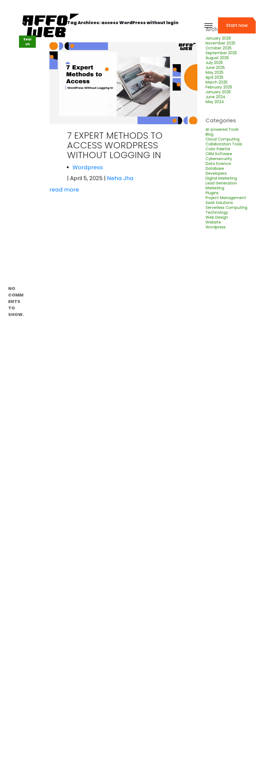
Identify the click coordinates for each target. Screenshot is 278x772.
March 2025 (217, 82)
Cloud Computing (222, 139)
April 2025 (214, 77)
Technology (217, 212)
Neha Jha (120, 178)
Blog (209, 134)
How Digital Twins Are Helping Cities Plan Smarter (16, 223)
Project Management (226, 197)
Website (213, 222)
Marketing (215, 188)
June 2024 (215, 97)
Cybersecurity (219, 158)
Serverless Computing (226, 207)
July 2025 (214, 62)
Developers (216, 173)
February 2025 (219, 87)
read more (64, 189)
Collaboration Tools (224, 144)
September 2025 (221, 53)
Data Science (218, 163)
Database (215, 168)
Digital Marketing (221, 178)
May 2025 (214, 72)
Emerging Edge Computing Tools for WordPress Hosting (16, 188)
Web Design (217, 217)
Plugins (212, 193)
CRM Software (219, 154)
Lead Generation (221, 183)
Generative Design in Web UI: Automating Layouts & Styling (16, 125)
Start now (237, 25)
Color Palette (218, 149)
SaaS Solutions (219, 202)
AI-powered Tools (222, 129)
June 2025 (215, 67)
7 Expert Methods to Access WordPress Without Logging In (115, 145)
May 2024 (215, 101)
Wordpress (87, 167)
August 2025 (217, 57)
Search (14, 31)
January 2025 (218, 92)
